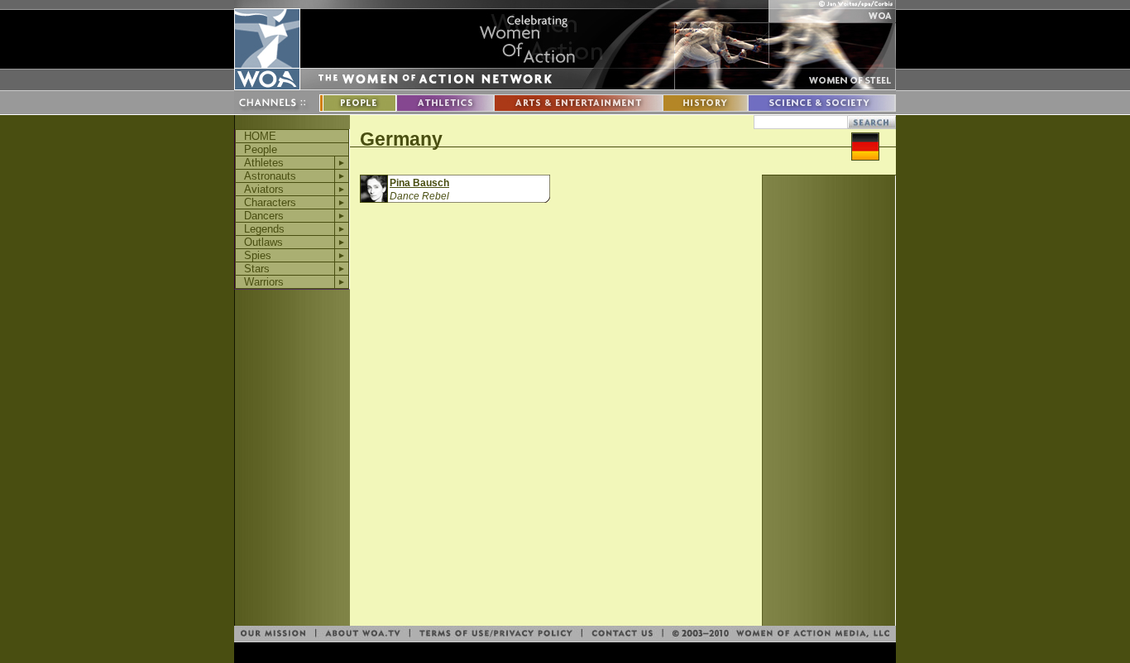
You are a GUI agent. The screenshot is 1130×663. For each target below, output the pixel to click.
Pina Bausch (419, 183)
